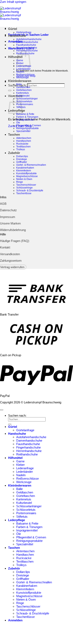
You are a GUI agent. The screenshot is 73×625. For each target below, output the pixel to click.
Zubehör (14, 153)
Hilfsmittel (15, 57)
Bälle (19, 84)
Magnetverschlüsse (27, 176)
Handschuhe (17, 35)
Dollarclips (22, 156)
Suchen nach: (17, 415)
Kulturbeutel (23, 95)
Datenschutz (8, 210)
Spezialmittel (23, 131)
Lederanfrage (25, 468)
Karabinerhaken (25, 167)
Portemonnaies (24, 104)
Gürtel (12, 28)
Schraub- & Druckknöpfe (29, 190)
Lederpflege (16, 520)
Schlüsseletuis (24, 101)
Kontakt (5, 247)
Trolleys (20, 149)
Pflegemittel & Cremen (28, 125)
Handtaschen (23, 140)
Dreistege (21, 159)
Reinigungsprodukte (27, 128)
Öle (18, 122)
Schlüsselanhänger (27, 98)
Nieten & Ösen (24, 179)
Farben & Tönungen (27, 116)
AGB (3, 203)
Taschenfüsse (23, 193)
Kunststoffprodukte (26, 173)
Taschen (14, 134)
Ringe (19, 182)
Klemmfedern (23, 170)
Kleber (20, 464)
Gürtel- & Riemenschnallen (31, 164)
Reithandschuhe (27, 454)
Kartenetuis (22, 92)
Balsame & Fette (25, 114)
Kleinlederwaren (19, 81)
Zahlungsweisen (10, 260)
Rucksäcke (22, 143)
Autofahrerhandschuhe (29, 39)
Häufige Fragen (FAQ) (14, 241)
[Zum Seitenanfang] (1, 409)
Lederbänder (23, 69)
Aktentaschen (23, 138)
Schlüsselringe (24, 187)
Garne (20, 461)
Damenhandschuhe (27, 42)
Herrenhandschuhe (29, 451)
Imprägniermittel (25, 119)
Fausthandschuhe (26, 45)
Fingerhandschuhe (26, 47)
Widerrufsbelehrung (13, 230)
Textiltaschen (23, 146)
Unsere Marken (10, 223)
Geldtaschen (23, 87)
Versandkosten (10, 254)
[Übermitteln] (9, 90)
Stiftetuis (22, 516)
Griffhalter (21, 162)
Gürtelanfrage (23, 32)
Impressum (7, 217)
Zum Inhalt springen (13, 1)
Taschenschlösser (26, 184)
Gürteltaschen (24, 90)
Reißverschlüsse (25, 74)
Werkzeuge (22, 77)
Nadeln (20, 71)
